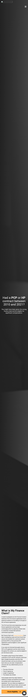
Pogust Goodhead (18, 635)
